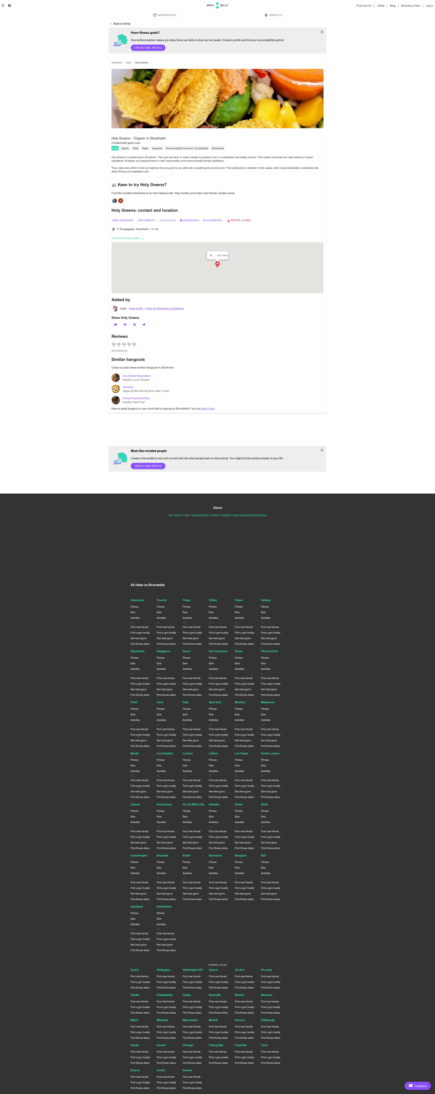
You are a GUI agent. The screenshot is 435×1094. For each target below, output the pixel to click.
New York (215, 702)
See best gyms (138, 638)
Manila (134, 753)
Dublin (134, 1045)
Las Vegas (241, 753)
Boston (135, 1070)
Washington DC (193, 970)
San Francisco (218, 651)
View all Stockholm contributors (165, 308)
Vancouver (137, 600)
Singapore (163, 651)
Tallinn (213, 600)
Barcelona (215, 855)
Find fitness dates (140, 643)
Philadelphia (165, 995)
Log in (429, 5)
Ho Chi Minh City (193, 804)
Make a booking (122, 220)
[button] (217, 98)
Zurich (134, 970)
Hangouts (273, 15)
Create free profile (148, 47)
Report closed (239, 220)
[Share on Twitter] (144, 324)
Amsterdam (164, 906)
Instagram (226, 514)
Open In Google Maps (128, 239)
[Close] (211, 255)
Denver (161, 1045)
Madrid (213, 1020)
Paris (160, 702)
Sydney (266, 600)
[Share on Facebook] (125, 324)
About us (179, 514)
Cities (381, 5)
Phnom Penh (269, 651)
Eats (115, 148)
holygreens (191, 220)
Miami (134, 1020)
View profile (136, 308)
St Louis (266, 970)
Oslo (186, 702)
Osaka (187, 995)
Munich (239, 995)
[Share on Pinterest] (134, 324)
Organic (125, 148)
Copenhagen (138, 855)
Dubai (238, 804)
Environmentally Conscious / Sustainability (187, 148)
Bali (263, 855)
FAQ (170, 514)
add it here (208, 408)
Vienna (213, 970)
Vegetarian (157, 148)
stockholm (117, 62)
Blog (393, 5)
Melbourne (268, 702)
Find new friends (139, 627)
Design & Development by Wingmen (250, 514)
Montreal (266, 995)
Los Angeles (165, 753)
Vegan (145, 148)
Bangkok (241, 855)
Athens (187, 1070)
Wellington (163, 970)
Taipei (238, 600)
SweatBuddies (164, 15)
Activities (135, 617)
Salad (135, 148)
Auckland (136, 906)
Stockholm (137, 651)
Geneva (240, 1020)
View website (146, 220)
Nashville (215, 995)
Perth (133, 702)
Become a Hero (411, 5)
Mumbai (240, 702)
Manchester (190, 1020)
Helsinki (214, 804)
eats (128, 62)
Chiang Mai (216, 1045)
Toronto (162, 600)
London (188, 753)
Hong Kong (164, 804)
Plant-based (218, 148)
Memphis (162, 1020)
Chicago (188, 1045)
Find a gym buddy (140, 632)
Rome (238, 651)
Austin (161, 1070)
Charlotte (241, 1045)
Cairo (264, 1045)
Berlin (186, 855)
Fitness (134, 606)
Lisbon (213, 753)
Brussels (162, 855)
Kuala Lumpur (270, 753)
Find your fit (365, 5)
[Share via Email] (115, 324)
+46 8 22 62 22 (167, 220)
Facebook (215, 514)
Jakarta (135, 804)
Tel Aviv (240, 970)
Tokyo (187, 600)
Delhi (264, 804)
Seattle (134, 995)
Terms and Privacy (199, 514)
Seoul (186, 651)
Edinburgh (268, 1020)
